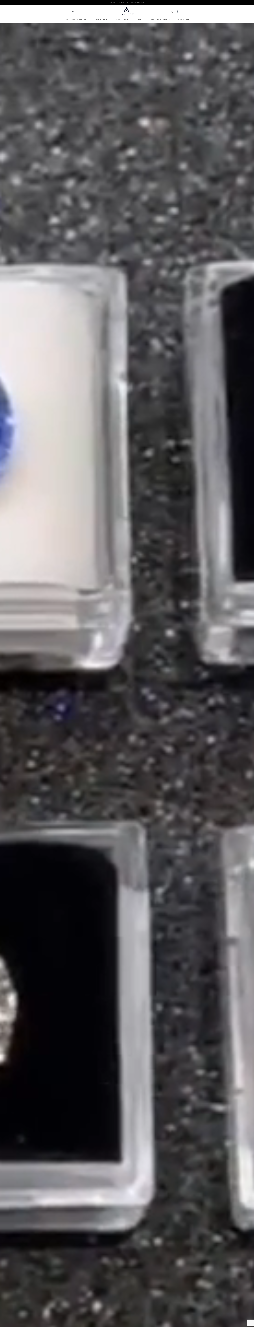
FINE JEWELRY (123, 19)
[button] (73, 11)
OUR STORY (183, 19)
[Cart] (177, 11)
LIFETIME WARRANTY (160, 19)
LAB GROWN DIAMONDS (75, 19)
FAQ (139, 19)
